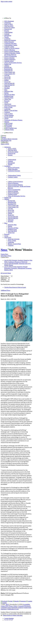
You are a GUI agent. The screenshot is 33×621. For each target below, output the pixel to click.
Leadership (7, 109)
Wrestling (7, 88)
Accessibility (26, 604)
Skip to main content (6, 1)
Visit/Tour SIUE (8, 26)
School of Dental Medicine (11, 51)
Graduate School (9, 61)
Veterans (6, 121)
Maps (5, 90)
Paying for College (9, 27)
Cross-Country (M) (9, 72)
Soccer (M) (7, 77)
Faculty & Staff (8, 117)
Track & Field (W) (9, 85)
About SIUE (7, 104)
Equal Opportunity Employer (15, 607)
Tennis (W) (7, 82)
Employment (27, 607)
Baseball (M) (7, 67)
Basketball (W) (8, 70)
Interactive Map (8, 91)
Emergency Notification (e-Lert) (10, 609)
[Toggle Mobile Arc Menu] (4, 142)
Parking (6, 93)
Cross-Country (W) (9, 74)
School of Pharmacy (9, 59)
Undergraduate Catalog (10, 45)
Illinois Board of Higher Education (12, 615)
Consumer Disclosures (24, 606)
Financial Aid (8, 29)
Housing (6, 30)
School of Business (9, 50)
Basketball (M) (8, 69)
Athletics (6, 66)
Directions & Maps (9, 94)
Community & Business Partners (13, 120)
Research (6, 101)
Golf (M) (6, 75)
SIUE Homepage (9, 21)
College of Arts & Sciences (11, 48)
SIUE (7, 604)
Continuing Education (10, 43)
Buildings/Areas (8, 96)
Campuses (7, 112)
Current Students (9, 115)
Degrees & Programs (10, 40)
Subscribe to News (6, 255)
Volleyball (7, 86)
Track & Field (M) (9, 83)
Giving (6, 102)
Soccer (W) (7, 78)
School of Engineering (10, 56)
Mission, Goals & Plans (10, 110)
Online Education (9, 42)
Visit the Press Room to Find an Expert (15, 287)
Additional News (5, 290)
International (7, 35)
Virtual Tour (7, 99)
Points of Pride (8, 107)
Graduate (6, 34)
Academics (7, 38)
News (4, 249)
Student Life (7, 64)
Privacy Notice (13, 606)
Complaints (4, 607)
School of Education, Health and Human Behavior (12, 53)
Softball (6, 80)
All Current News (6, 273)
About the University (10, 105)
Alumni (6, 118)
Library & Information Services (13, 62)
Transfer (6, 37)
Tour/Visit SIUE (12, 231)
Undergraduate (8, 32)
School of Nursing (9, 58)
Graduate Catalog (9, 46)
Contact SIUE (5, 606)
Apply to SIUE (8, 24)
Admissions (7, 22)
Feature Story (4, 254)
